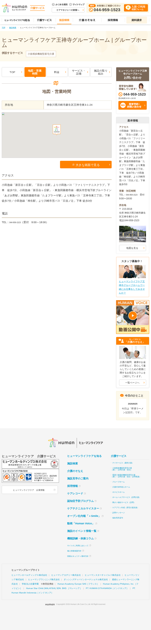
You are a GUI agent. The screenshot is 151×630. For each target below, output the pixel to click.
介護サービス (119, 455)
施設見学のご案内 (77, 478)
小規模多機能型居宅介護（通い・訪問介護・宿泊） (121, 469)
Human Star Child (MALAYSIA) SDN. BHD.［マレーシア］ (54, 588)
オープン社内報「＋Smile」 (84, 515)
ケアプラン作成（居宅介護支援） (125, 508)
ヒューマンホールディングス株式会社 (29, 575)
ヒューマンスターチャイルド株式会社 (103, 575)
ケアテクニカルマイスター (83, 508)
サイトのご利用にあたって (77, 546)
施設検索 (12, 28)
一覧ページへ (132, 382)
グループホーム (118, 482)
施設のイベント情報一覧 (81, 530)
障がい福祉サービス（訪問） (123, 502)
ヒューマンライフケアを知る (84, 455)
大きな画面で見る (88, 165)
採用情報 (72, 485)
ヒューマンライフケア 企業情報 (29, 490)
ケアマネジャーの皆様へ (67, 10)
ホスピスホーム (118, 492)
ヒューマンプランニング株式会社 (44, 579)
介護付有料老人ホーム (121, 487)
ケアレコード (75, 493)
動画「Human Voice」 (81, 523)
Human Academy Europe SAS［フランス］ (78, 584)
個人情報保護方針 (74, 551)
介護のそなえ (75, 470)
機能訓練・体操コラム (80, 538)
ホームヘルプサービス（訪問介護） (126, 497)
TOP (3, 28)
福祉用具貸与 (117, 518)
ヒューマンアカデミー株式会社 (66, 575)
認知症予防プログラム (80, 500)
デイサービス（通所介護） (123, 463)
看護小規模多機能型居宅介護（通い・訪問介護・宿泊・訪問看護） (126, 476)
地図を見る (132, 248)
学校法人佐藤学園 (30, 584)
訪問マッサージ (118, 513)
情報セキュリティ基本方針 (77, 556)
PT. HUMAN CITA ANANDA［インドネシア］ (107, 588)
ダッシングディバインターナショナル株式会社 (86, 579)
